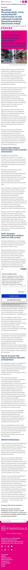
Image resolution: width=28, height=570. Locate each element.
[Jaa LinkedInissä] (3, 28)
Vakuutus (4, 7)
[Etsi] (25, 521)
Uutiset (8, 4)
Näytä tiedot (21, 291)
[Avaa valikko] (26, 2)
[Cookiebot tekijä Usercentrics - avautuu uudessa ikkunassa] (20, 269)
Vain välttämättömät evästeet (14, 300)
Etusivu (3, 4)
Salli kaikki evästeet (14, 296)
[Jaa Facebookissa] (1, 28)
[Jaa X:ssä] (5, 28)
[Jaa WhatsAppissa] (11, 28)
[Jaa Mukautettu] (9, 28)
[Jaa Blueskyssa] (7, 28)
